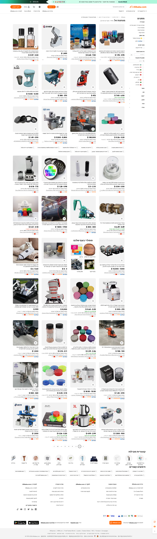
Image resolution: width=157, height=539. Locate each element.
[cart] (33, 7)
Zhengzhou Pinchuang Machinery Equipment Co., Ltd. (25, 397)
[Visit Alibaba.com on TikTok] (18, 509)
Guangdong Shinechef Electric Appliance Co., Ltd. (25, 97)
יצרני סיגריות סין (74, 475)
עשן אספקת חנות (19, 471)
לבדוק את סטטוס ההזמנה (30, 495)
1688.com (60, 530)
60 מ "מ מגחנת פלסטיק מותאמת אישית (48, 147)
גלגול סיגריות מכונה (105, 475)
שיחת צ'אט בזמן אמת (57, 491)
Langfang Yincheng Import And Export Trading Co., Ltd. (83, 438)
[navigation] (136, 232)
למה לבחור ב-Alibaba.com (136, 488)
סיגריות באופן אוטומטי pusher (99, 151)
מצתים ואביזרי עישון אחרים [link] (88, 17)
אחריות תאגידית (138, 495)
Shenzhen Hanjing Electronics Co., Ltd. (113, 100)
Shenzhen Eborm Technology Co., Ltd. (113, 232)
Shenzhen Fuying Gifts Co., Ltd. (115, 397)
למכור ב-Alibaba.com (31, 488)
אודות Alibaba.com (137, 484)
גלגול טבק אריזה (138, 475)
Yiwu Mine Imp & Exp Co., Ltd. (116, 141)
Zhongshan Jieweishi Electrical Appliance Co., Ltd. (83, 59)
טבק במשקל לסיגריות (41, 475)
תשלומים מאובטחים (110, 488)
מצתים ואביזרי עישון (104, 17)
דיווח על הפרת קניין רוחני (56, 501)
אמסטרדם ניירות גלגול (26, 147)
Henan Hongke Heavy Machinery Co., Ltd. (55, 230)
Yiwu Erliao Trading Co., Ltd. (116, 59)
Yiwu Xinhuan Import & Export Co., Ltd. (85, 314)
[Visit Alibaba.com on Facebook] (36, 509)
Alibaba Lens (133, 522)
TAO (92, 530)
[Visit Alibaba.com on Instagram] (25, 509)
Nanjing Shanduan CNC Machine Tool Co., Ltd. (111, 437)
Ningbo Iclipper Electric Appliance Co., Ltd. (26, 272)
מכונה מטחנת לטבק (117, 151)
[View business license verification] (95, 536)
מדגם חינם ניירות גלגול (81, 151)
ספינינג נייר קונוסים (138, 471)
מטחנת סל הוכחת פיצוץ (121, 471)
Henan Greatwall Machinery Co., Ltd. (114, 272)
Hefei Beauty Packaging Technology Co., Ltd (83, 356)
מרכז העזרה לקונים (58, 488)
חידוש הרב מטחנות (86, 147)
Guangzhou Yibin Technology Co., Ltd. (56, 190)
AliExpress (53, 530)
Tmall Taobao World (69, 530)
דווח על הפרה (59, 505)
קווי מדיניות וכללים (111, 505)
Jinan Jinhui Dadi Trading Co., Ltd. (57, 355)
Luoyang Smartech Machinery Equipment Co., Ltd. (83, 230)
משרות (141, 498)
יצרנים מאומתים (85, 488)
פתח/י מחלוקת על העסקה (56, 495)
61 (57, 446)
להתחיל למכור (33, 491)
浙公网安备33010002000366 (108, 536)
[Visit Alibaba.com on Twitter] (28, 509)
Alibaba (123, 17)
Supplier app (74, 522)
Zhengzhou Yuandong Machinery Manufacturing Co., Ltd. (83, 99)
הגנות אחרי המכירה (111, 498)
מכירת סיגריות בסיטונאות (58, 475)
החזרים (61, 498)
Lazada (78, 530)
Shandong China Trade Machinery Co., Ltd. (26, 437)
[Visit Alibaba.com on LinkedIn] (32, 509)
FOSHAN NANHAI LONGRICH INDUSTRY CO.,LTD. (25, 141)
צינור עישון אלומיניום (58, 471)
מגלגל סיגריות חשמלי (89, 475)
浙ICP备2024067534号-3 (125, 536)
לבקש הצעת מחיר (85, 491)
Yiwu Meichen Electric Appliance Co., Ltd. (26, 190)
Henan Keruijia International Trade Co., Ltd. (55, 99)
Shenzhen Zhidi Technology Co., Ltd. (57, 57)
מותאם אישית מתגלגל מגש (122, 475)
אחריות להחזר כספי (111, 491)
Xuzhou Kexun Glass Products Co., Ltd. (27, 59)
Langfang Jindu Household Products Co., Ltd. (54, 272)
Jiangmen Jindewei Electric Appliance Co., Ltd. (83, 395)
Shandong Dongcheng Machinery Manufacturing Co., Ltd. (25, 355)
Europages (105, 530)
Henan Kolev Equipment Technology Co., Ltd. (54, 313)
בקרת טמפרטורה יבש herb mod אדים (38, 471)
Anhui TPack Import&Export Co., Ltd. (57, 397)
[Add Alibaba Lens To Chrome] (115, 522)
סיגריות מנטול (72, 471)
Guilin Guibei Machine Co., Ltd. (87, 141)
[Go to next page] (54, 446)
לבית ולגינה (115, 17)
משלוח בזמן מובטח (111, 495)
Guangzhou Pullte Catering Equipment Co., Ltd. (111, 313)
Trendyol (97, 530)
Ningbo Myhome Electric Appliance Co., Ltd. (83, 190)
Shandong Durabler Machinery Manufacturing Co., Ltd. (111, 355)
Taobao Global (86, 530)
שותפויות (34, 501)
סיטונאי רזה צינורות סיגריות (88, 471)
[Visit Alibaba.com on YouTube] (21, 509)
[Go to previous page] (83, 446)
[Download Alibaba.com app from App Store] (33, 522)
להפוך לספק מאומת (31, 498)
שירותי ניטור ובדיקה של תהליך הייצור (106, 501)
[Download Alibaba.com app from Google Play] (20, 522)
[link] (154, 521)
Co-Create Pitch (138, 491)
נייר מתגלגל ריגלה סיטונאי (69, 147)
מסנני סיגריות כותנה (105, 471)
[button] (57, 7)
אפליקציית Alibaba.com (48, 522)
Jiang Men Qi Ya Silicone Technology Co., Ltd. (111, 190)
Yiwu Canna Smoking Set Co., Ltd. (29, 232)
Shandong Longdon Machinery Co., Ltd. (27, 313)
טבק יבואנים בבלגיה (101, 147)
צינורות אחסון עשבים (117, 147)
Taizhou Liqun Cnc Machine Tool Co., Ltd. (55, 141)
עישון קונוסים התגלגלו (64, 151)
